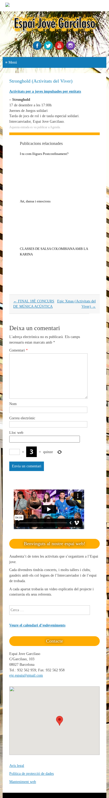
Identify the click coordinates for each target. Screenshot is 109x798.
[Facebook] (38, 49)
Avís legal (16, 766)
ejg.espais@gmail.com (26, 675)
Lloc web (16, 433)
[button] (59, 721)
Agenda (55, 127)
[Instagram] (71, 49)
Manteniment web (22, 782)
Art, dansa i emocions (35, 201)
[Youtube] (60, 49)
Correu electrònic (22, 418)
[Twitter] (49, 49)
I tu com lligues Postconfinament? (44, 154)
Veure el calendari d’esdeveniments (37, 625)
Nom (13, 404)
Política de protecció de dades (31, 774)
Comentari (18, 350)
